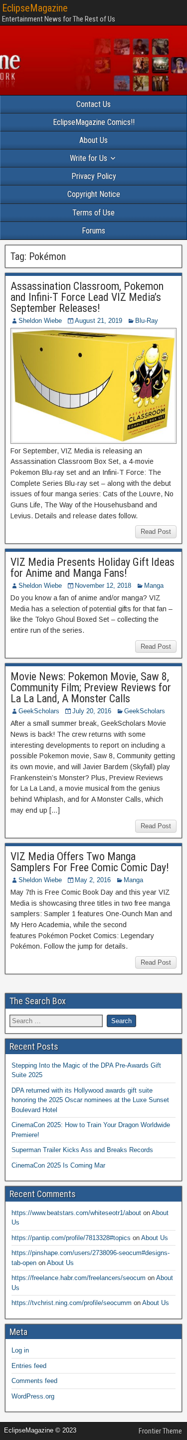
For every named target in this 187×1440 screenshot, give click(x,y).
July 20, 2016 (91, 711)
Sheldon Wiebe (40, 320)
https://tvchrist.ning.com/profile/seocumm (71, 1303)
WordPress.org (32, 1396)
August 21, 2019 (98, 320)
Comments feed (34, 1381)
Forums (93, 230)
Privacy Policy (93, 176)
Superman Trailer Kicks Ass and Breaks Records (82, 1150)
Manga (154, 585)
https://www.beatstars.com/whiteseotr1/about (76, 1213)
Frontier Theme (160, 1431)
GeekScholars (38, 711)
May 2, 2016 (93, 880)
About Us (93, 140)
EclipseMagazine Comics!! (94, 122)
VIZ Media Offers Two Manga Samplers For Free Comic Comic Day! (89, 862)
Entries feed (28, 1366)
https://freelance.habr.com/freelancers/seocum (78, 1278)
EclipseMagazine (35, 8)
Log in (20, 1350)
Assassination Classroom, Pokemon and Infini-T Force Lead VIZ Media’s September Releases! (87, 297)
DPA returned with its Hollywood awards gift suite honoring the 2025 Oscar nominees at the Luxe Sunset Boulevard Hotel (90, 1100)
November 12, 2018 (103, 585)
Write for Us (88, 158)
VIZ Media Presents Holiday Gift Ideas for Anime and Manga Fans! (92, 567)
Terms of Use (93, 212)
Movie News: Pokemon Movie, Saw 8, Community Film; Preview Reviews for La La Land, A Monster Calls (90, 687)
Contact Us (93, 104)
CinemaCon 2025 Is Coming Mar (58, 1165)
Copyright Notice (93, 194)
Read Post (156, 531)
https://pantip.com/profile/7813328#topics (71, 1238)
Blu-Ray (146, 320)
